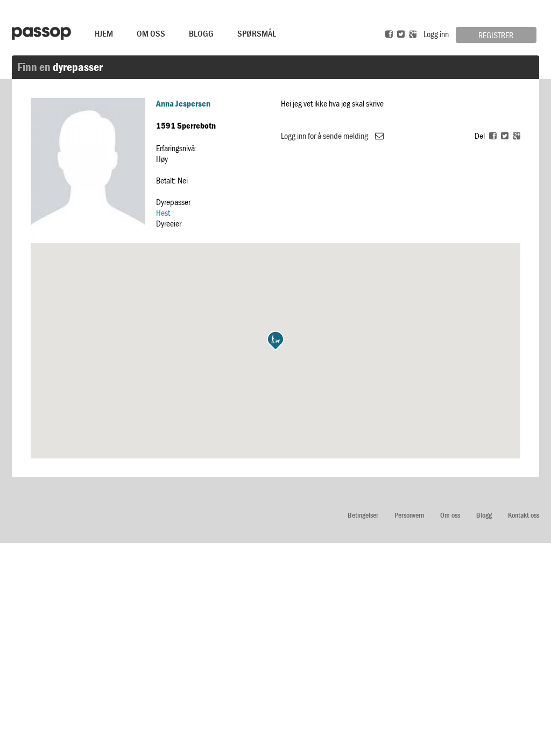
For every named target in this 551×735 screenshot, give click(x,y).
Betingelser (363, 515)
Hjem (104, 33)
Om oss (450, 515)
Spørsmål (256, 33)
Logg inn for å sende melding (325, 135)
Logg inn (436, 34)
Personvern (409, 515)
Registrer (495, 35)
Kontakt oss (523, 515)
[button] (275, 341)
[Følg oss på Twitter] (401, 34)
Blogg (201, 33)
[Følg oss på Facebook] (389, 34)
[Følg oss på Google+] (412, 34)
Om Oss (151, 33)
